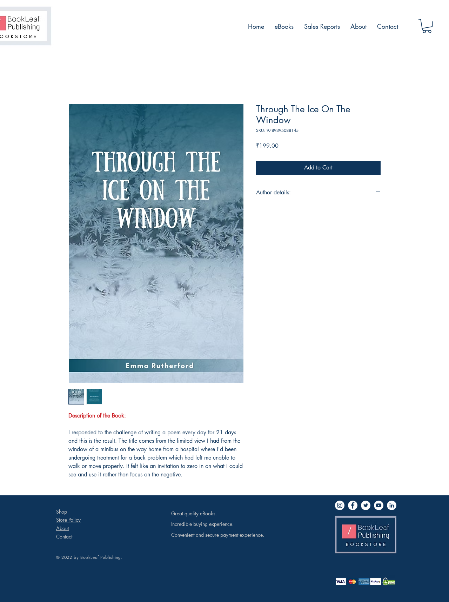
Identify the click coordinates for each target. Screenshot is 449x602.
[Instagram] (339, 505)
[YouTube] (378, 505)
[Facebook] (352, 505)
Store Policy (68, 519)
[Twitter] (365, 505)
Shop (61, 511)
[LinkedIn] (391, 505)
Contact (64, 536)
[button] (426, 26)
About (62, 528)
